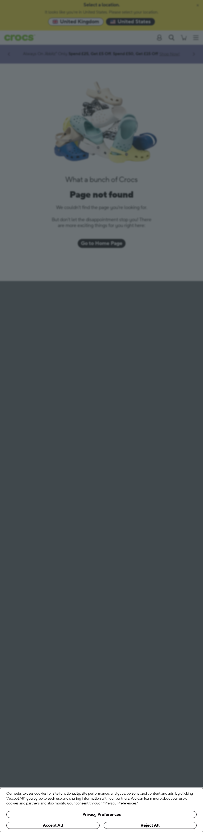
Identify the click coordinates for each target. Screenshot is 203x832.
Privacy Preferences (101, 814)
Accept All (53, 825)
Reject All (150, 825)
